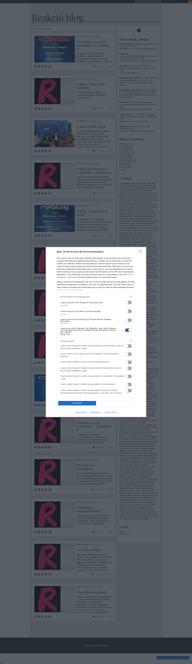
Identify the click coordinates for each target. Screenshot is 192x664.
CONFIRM (77, 403)
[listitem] (96, 296)
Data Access (96, 412)
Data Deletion (81, 412)
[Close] (141, 251)
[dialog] (96, 332)
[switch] (128, 302)
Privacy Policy (111, 412)
